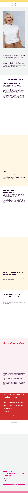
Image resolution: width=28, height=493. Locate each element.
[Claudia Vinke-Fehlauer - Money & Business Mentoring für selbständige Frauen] (14, 4)
